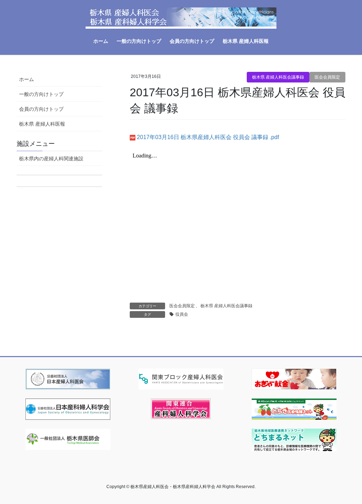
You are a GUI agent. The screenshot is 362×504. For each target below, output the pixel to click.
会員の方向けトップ (41, 109)
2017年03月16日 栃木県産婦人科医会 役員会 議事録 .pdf (208, 137)
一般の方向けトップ (41, 94)
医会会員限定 (327, 77)
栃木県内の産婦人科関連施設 (51, 158)
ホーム (26, 79)
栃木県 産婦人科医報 (42, 124)
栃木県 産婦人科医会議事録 (278, 77)
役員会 (181, 314)
